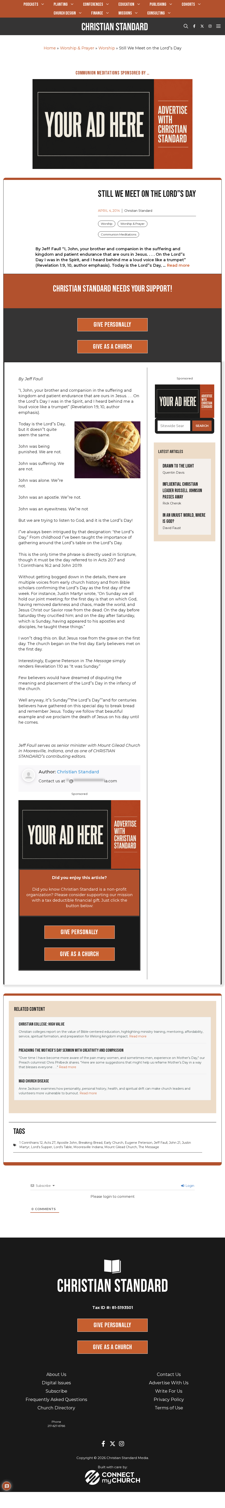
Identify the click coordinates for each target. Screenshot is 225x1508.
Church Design (65, 13)
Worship (106, 48)
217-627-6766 (56, 1426)
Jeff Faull (160, 1143)
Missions (125, 13)
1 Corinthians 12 (31, 1143)
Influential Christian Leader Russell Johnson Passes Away (182, 490)
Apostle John (67, 1143)
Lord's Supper (41, 1147)
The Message (148, 1147)
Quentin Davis (173, 473)
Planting (61, 4)
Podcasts (31, 4)
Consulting (156, 13)
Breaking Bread (90, 1143)
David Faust (172, 528)
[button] (185, 26)
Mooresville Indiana (88, 1147)
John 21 (174, 1143)
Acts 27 (49, 1143)
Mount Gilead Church (120, 1147)
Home (50, 48)
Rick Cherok (172, 503)
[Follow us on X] (202, 26)
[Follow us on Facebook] (194, 26)
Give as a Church (112, 347)
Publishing (158, 4)
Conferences (93, 4)
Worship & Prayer (77, 48)
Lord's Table (63, 1147)
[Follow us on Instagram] (210, 26)
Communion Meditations (118, 234)
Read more (178, 265)
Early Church (113, 1143)
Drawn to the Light (178, 466)
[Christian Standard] (115, 26)
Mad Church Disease (34, 1081)
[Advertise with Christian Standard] (112, 123)
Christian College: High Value (42, 1024)
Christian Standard (78, 771)
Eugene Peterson (138, 1143)
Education (126, 4)
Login (189, 1186)
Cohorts (188, 4)
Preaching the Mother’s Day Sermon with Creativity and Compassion (71, 1050)
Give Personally (112, 325)
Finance (97, 13)
